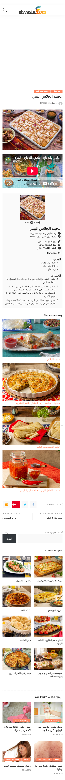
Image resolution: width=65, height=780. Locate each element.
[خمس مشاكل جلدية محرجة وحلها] (48, 751)
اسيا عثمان (56, 91)
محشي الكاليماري (23, 580)
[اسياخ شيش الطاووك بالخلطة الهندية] (48, 626)
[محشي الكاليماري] (16, 567)
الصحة (57, 759)
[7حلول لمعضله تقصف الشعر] (16, 751)
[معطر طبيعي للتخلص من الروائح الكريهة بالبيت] (48, 712)
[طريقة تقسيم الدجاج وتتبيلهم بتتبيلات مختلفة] (48, 659)
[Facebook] (33, 504)
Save (14, 504)
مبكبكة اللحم (26, 610)
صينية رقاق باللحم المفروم (20, 673)
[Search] (6, 10)
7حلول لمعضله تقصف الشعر (17, 765)
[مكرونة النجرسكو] (48, 596)
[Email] (6, 504)
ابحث (9, 538)
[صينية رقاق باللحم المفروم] (16, 659)
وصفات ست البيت (42, 91)
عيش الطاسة (25, 640)
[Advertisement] (32, 49)
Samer (54, 103)
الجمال (26, 759)
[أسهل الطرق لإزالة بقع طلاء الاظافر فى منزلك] (16, 712)
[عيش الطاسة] (16, 626)
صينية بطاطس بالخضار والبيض (49, 580)
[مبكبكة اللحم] (16, 596)
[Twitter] (25, 504)
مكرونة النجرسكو (55, 610)
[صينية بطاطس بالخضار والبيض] (48, 567)
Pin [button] (35, 222)
